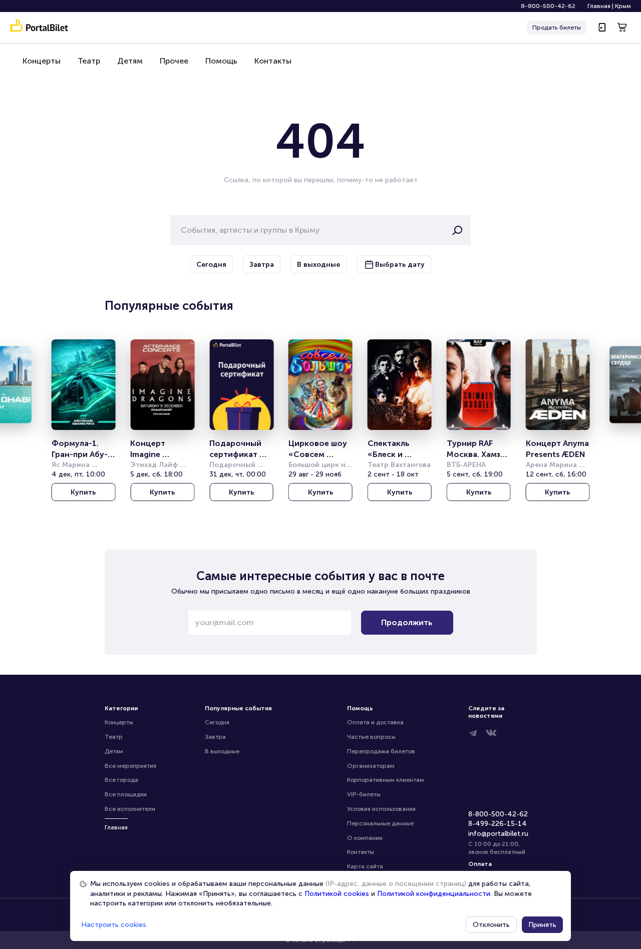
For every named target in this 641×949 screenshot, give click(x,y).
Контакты (272, 61)
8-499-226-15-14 (497, 823)
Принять (542, 924)
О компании (365, 837)
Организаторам (371, 765)
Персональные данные (380, 823)
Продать (556, 27)
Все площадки (126, 794)
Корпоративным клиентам (385, 779)
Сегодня (217, 722)
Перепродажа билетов (381, 751)
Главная (598, 6)
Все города (121, 779)
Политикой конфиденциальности (433, 893)
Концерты (42, 61)
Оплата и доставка (375, 722)
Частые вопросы (371, 736)
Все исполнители (130, 808)
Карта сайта (365, 866)
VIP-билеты (364, 794)
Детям (130, 61)
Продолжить (407, 622)
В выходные (222, 751)
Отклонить (491, 924)
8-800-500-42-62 (548, 6)
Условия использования (381, 808)
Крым (623, 6)
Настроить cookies (113, 924)
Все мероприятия (130, 765)
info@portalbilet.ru (498, 833)
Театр (89, 61)
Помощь (221, 61)
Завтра (215, 736)
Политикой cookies (336, 893)
